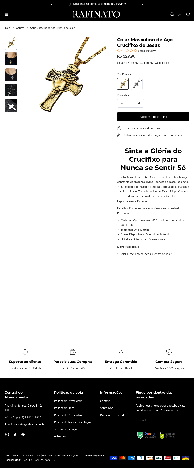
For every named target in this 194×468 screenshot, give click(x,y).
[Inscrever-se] (184, 420)
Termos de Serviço (65, 429)
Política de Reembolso (68, 415)
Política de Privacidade (68, 401)
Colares (20, 27)
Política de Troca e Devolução (72, 422)
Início (7, 27)
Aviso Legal (61, 436)
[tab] (11, 43)
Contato (105, 401)
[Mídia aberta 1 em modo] (99, 44)
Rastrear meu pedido (112, 415)
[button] (6, 14)
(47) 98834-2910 (30, 417)
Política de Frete (64, 408)
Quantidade (123, 95)
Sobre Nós (106, 408)
